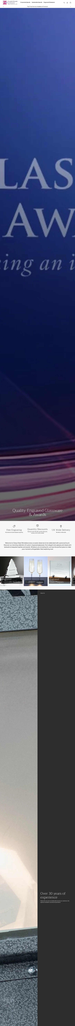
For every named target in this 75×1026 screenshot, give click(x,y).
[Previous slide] (3, 6)
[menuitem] (25, 2)
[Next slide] (70, 6)
